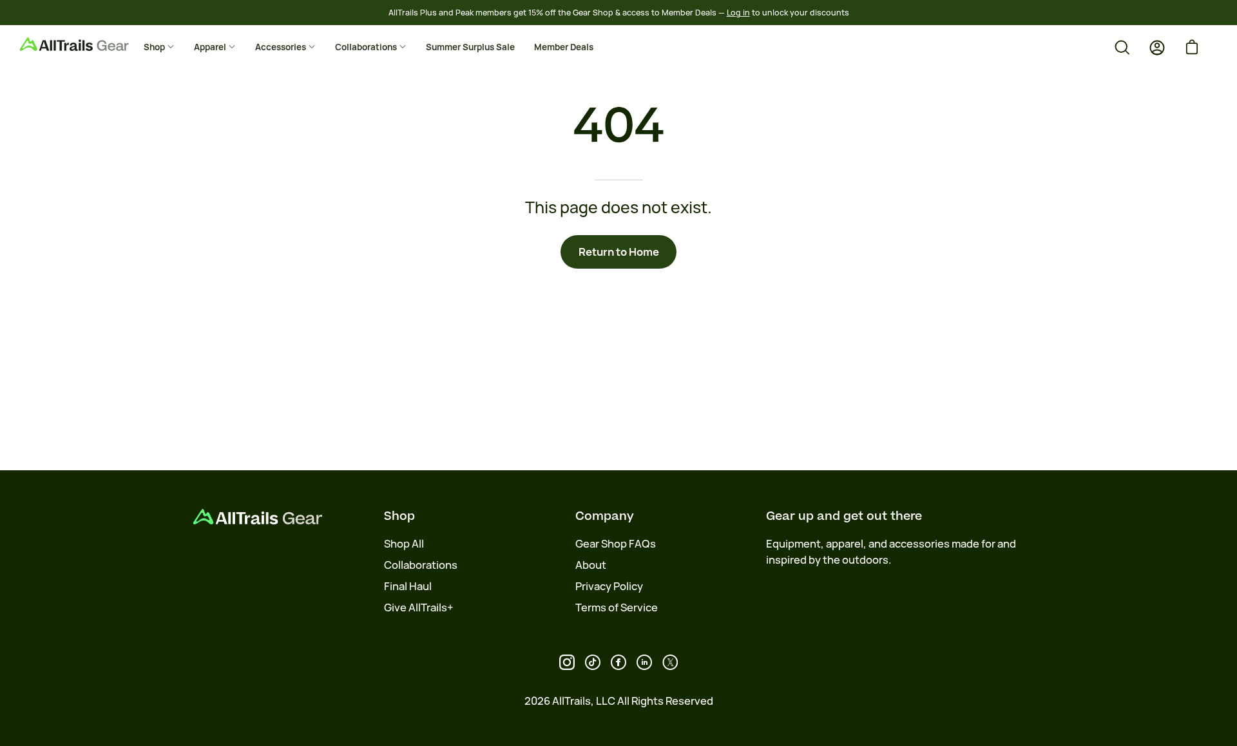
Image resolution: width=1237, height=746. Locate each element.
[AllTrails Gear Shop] (93, 44)
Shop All (404, 544)
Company (604, 516)
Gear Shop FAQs (615, 544)
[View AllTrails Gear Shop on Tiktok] (592, 662)
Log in (738, 12)
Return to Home (619, 252)
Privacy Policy (609, 586)
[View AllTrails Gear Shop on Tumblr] (644, 662)
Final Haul (408, 586)
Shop (399, 516)
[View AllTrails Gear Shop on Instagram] (567, 662)
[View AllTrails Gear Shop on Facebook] (618, 662)
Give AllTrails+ (419, 607)
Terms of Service (616, 607)
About (590, 565)
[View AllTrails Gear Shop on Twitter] (670, 662)
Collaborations (420, 565)
